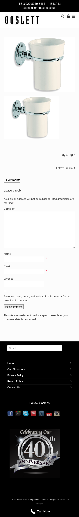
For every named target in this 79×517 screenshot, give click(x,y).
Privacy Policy (15, 375)
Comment (9, 208)
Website (8, 278)
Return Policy (15, 381)
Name (7, 253)
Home (10, 363)
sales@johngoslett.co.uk (39, 7)
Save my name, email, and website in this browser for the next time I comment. (37, 298)
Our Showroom (16, 369)
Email (7, 266)
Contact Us (13, 387)
